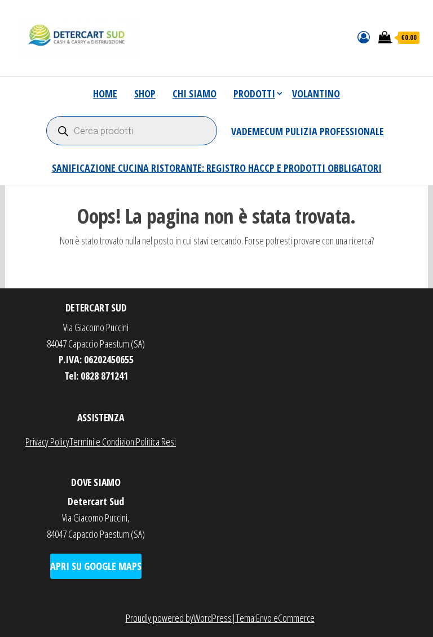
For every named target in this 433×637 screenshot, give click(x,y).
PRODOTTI (254, 93)
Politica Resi (156, 441)
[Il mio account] (363, 36)
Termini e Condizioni (102, 441)
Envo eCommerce (285, 618)
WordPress (212, 618)
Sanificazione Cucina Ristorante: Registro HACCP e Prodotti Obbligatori (217, 168)
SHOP (145, 93)
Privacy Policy (47, 441)
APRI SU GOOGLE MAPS (96, 566)
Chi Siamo (194, 93)
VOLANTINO (316, 93)
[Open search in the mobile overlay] (132, 130)
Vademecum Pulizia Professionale (307, 131)
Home (105, 93)
